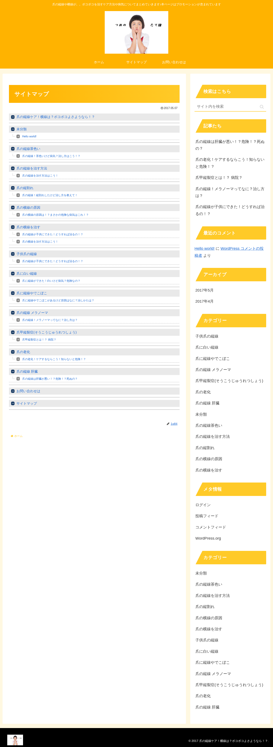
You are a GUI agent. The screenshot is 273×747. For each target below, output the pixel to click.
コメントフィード (210, 527)
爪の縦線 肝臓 (27, 371)
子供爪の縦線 (26, 254)
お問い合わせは (28, 391)
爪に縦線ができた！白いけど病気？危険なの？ (51, 280)
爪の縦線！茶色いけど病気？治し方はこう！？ (51, 156)
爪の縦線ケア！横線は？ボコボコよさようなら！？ (55, 117)
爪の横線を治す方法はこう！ (40, 241)
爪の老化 (23, 352)
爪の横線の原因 (28, 207)
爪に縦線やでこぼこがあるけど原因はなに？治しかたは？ (58, 300)
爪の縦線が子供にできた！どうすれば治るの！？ (52, 234)
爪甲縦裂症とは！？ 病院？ (39, 339)
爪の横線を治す (28, 227)
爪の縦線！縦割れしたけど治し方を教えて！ (50, 195)
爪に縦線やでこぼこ (31, 293)
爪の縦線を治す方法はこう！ (40, 175)
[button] (262, 106)
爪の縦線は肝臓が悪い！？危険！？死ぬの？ (50, 378)
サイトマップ (26, 403)
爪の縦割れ (24, 188)
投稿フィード (206, 516)
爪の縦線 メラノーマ (32, 313)
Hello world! (29, 136)
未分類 (21, 129)
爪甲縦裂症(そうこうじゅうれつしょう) (46, 332)
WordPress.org (208, 538)
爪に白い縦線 (26, 273)
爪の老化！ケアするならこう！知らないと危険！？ (54, 359)
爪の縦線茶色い (28, 149)
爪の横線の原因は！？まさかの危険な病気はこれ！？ (55, 214)
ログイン (203, 505)
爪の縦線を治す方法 (31, 168)
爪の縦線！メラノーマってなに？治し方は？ (50, 320)
